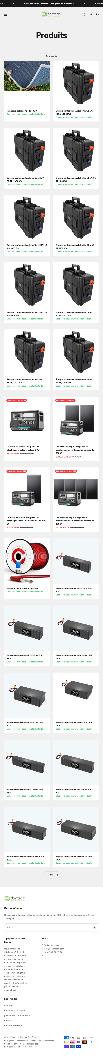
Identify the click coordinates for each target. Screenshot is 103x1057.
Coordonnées (31, 1047)
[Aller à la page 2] (57, 875)
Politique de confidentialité (42, 1041)
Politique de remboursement (16, 1041)
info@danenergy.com (54, 948)
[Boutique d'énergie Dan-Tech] (51, 899)
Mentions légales (33, 1044)
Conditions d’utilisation (14, 1044)
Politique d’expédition (13, 1047)
